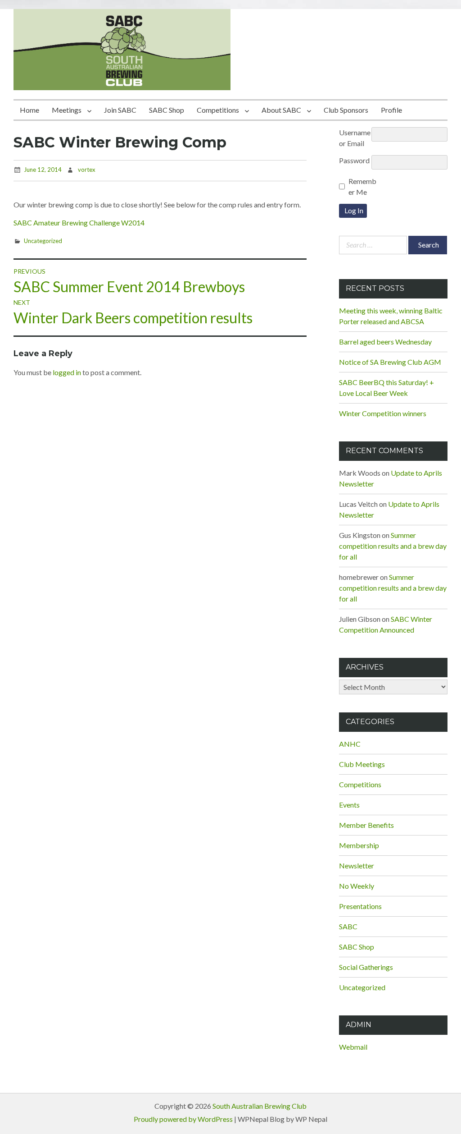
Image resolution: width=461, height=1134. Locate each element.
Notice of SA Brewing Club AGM (390, 362)
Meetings (66, 110)
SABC (348, 926)
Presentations (360, 906)
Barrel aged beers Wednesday (385, 341)
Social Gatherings (366, 967)
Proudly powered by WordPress (183, 1119)
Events (349, 804)
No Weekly (356, 885)
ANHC (350, 743)
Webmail (353, 1046)
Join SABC (120, 110)
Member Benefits (366, 825)
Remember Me (362, 186)
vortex (86, 169)
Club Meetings (362, 764)
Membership (359, 845)
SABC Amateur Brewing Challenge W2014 (79, 222)
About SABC (281, 110)
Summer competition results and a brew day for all (393, 546)
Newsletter (356, 865)
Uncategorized (43, 240)
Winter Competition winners (382, 413)
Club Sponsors (346, 110)
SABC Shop (166, 110)
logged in (67, 372)
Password (354, 160)
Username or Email (355, 137)
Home (29, 110)
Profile (391, 110)
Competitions (218, 110)
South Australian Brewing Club (259, 1106)
